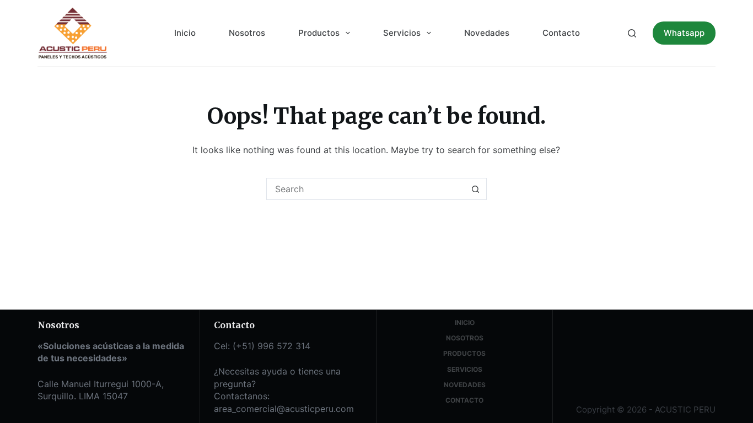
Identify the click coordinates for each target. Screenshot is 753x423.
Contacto (561, 33)
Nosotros (247, 33)
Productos (319, 33)
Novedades (486, 33)
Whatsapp (684, 33)
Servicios (402, 33)
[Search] (632, 33)
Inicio (185, 33)
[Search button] (475, 188)
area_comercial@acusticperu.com (284, 408)
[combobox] (366, 189)
